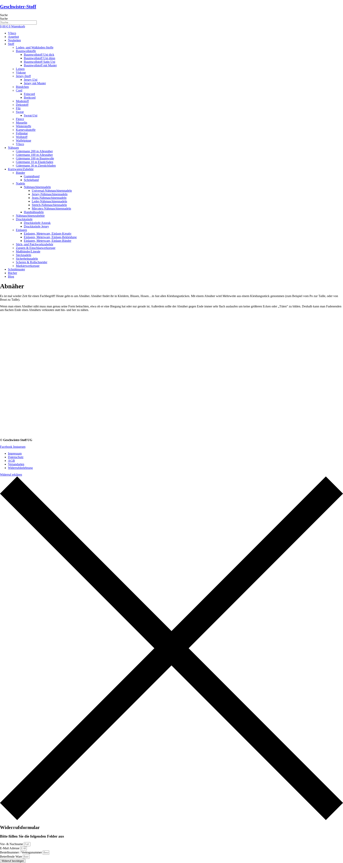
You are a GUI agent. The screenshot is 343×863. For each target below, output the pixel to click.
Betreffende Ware (11, 856)
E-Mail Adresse (10, 848)
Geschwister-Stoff (18, 6)
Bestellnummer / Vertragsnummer (21, 852)
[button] (175, 44)
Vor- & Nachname (12, 844)
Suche (4, 15)
